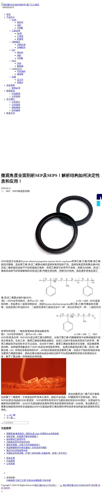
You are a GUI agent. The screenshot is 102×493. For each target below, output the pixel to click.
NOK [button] (14, 20)
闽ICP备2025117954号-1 (45, 485)
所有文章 (10, 458)
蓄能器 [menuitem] (20, 66)
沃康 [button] (14, 77)
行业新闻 (10, 461)
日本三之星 (20, 480)
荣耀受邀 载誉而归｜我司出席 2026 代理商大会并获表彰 (32, 434)
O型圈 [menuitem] (20, 28)
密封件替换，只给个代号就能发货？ (23, 445)
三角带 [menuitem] (20, 36)
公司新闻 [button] (16, 96)
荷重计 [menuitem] (20, 82)
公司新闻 (10, 463)
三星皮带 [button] (16, 31)
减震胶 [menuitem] (20, 74)
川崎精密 (10, 480)
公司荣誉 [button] (16, 105)
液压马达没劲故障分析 (17, 450)
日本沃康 (46, 480)
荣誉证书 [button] (16, 88)
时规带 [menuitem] (20, 39)
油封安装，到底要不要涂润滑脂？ (22, 436)
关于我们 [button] (10, 99)
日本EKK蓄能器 (34, 480)
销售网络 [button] (16, 107)
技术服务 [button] (16, 110)
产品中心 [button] (10, 17)
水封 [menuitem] (19, 63)
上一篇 (10, 415)
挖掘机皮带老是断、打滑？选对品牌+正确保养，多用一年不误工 (36, 453)
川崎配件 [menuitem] (21, 47)
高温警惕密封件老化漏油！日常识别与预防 (26, 447)
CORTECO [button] (17, 69)
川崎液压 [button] (16, 42)
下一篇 (10, 417)
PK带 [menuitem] (19, 33)
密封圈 (94, 485)
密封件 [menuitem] (20, 22)
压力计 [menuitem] (20, 80)
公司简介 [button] (16, 102)
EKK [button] (14, 61)
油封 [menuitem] (19, 25)
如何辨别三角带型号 (16, 439)
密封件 (7, 488)
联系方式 (10, 113)
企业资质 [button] (10, 85)
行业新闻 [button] (16, 93)
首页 (8, 14)
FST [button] (13, 50)
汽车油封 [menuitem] (21, 71)
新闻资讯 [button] (10, 91)
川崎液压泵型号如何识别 (18, 442)
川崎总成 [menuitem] (21, 45)
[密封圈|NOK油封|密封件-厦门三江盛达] (51, 4)
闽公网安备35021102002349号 (76, 485)
